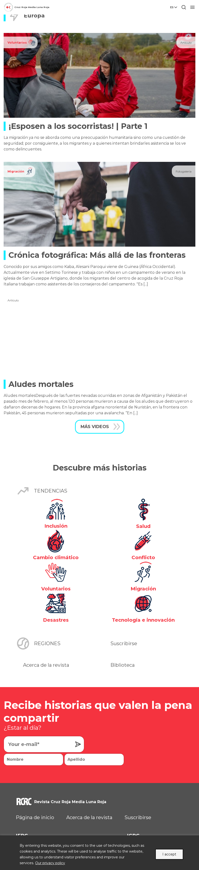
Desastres (56, 620)
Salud (143, 526)
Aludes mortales (41, 384)
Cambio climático (56, 557)
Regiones (47, 643)
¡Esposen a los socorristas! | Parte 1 (78, 126)
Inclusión (55, 526)
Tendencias (50, 491)
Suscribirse (123, 643)
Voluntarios (17, 42)
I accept (169, 854)
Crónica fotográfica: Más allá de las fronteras (97, 255)
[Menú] (192, 7)
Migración (16, 171)
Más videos (95, 426)
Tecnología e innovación (143, 620)
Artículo (185, 42)
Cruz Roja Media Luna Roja (31, 7)
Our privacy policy (50, 863)
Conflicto (143, 557)
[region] (99, 852)
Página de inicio (35, 817)
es (172, 7)
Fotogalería (183, 171)
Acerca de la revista (46, 665)
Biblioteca (122, 665)
